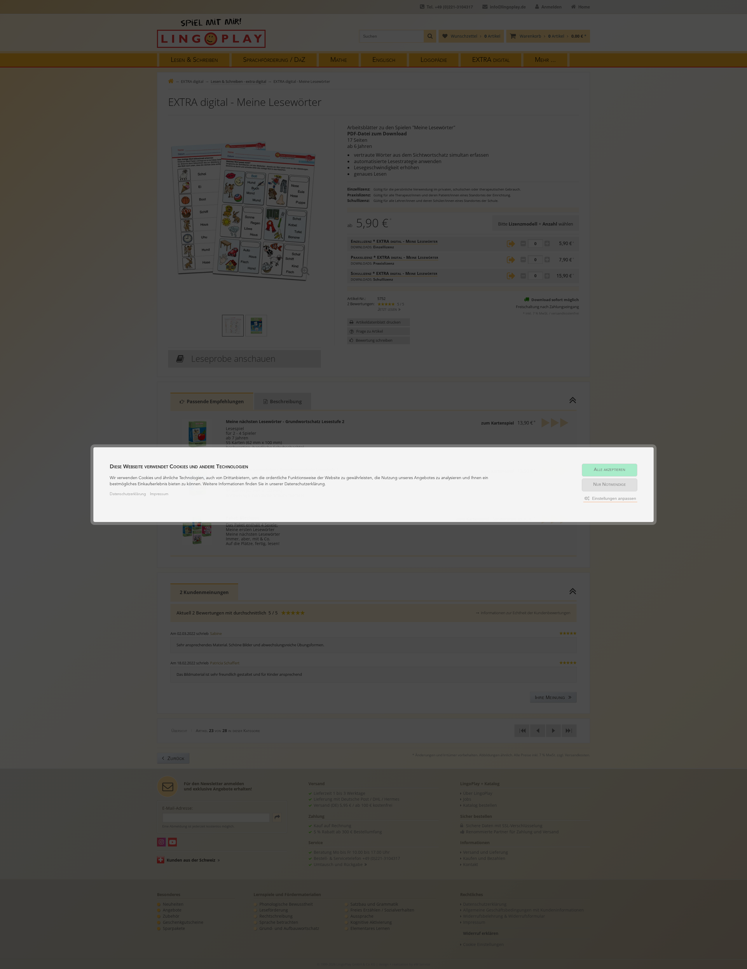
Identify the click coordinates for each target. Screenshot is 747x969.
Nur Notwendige (609, 485)
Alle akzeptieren (609, 470)
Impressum (159, 494)
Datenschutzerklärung (128, 494)
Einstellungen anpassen (613, 498)
